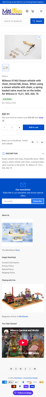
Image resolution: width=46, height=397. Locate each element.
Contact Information (10, 262)
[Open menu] (41, 11)
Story (17, 250)
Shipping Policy (8, 273)
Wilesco (5, 76)
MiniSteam (23, 316)
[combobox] (23, 21)
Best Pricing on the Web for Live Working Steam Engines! (23, 2)
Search (39, 21)
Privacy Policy (8, 266)
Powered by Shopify (30, 378)
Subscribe (37, 201)
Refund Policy (8, 269)
